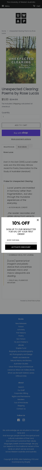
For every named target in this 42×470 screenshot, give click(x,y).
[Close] (38, 220)
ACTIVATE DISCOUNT (21, 247)
